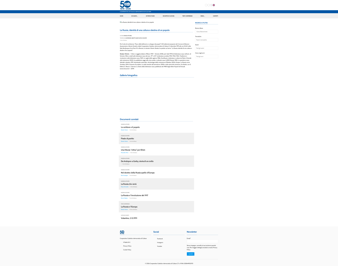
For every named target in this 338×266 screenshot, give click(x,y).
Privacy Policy (127, 246)
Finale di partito (127, 138)
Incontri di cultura (168, 16)
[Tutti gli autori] (206, 48)
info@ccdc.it (126, 242)
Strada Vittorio (128, 35)
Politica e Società (142, 38)
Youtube (159, 246)
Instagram (160, 242)
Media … (203, 16)
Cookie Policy (127, 250)
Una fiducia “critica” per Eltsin (133, 150)
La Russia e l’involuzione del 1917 (134, 195)
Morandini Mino (124, 152)
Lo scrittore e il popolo (130, 127)
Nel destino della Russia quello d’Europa (137, 172)
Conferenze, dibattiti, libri (131, 38)
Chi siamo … (134, 16)
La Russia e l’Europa (129, 206)
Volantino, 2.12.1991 (129, 218)
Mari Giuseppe (124, 175)
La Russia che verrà (128, 184)
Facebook (160, 239)
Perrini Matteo (124, 198)
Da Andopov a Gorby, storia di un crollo (137, 161)
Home (121, 16)
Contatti (215, 16)
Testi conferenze (187, 16)
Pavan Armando (124, 186)
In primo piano (150, 16)
